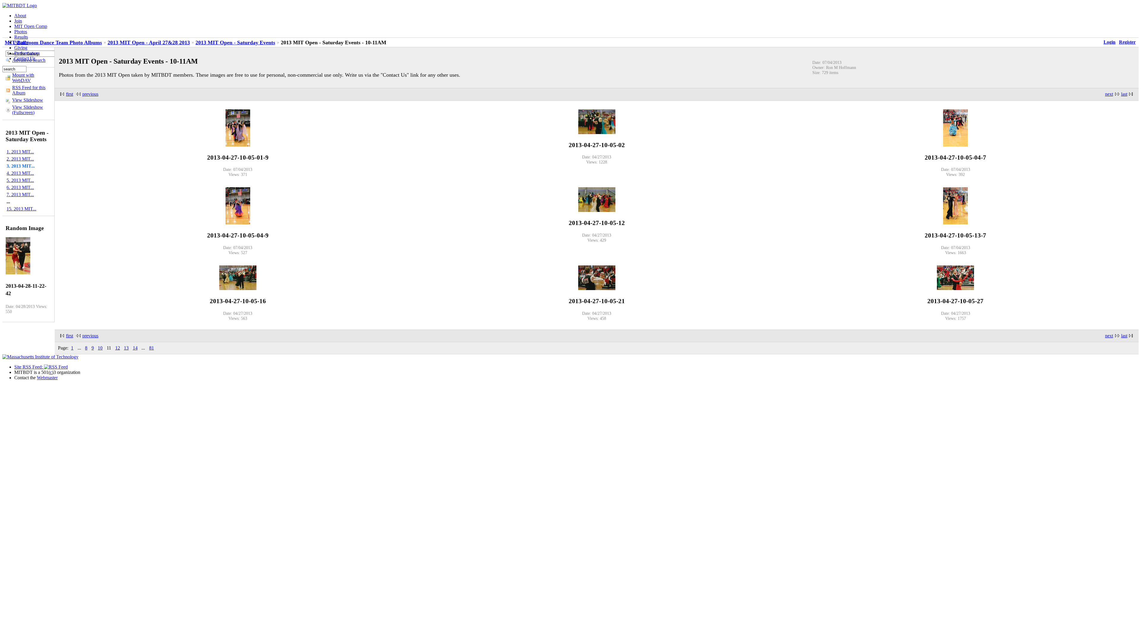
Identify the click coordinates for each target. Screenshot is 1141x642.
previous (90, 94)
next (1109, 94)
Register (1127, 42)
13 (126, 347)
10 (100, 347)
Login (1109, 42)
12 (117, 347)
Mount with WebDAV (23, 78)
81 (151, 347)
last (1124, 94)
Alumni (21, 42)
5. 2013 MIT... (20, 180)
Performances (27, 53)
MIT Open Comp (30, 26)
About (20, 15)
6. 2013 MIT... (20, 187)
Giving (20, 47)
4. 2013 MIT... (20, 173)
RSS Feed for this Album (28, 90)
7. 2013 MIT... (20, 194)
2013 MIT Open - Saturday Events (235, 42)
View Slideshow (27, 100)
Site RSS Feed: (29, 366)
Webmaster (47, 377)
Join (18, 20)
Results (21, 37)
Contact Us (24, 58)
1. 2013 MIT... (20, 151)
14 (135, 347)
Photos (20, 31)
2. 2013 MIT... (20, 158)
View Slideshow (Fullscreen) (27, 110)
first (69, 94)
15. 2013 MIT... (21, 208)
